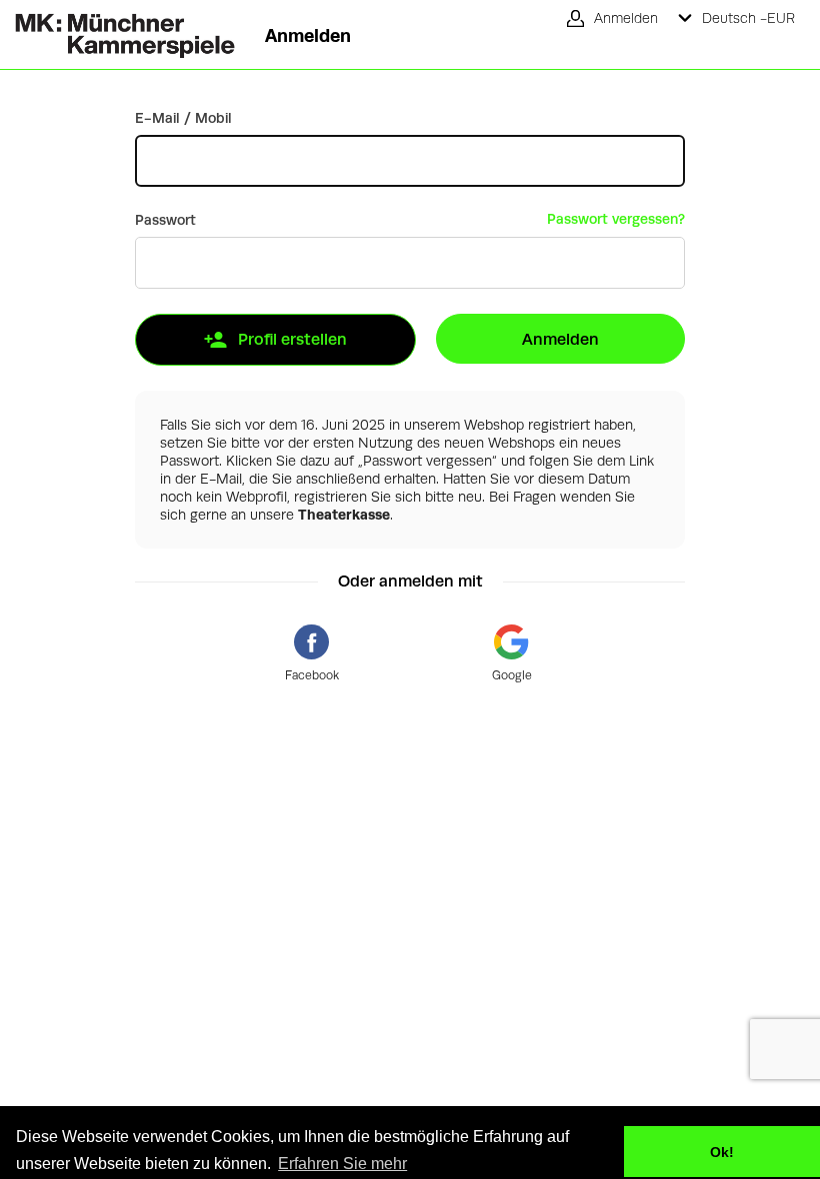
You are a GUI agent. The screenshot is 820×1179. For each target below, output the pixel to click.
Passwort (165, 220)
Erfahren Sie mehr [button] (342, 1163)
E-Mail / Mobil (183, 118)
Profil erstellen (292, 339)
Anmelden (560, 339)
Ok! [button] (722, 1152)
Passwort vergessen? (616, 219)
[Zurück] (117, 29)
